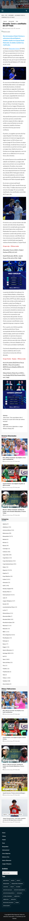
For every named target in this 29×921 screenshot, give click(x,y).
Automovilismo (7, 530)
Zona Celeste (6, 684)
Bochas (5, 542)
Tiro (4, 665)
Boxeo (4, 545)
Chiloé (12, 886)
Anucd (18, 880)
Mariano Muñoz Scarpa (9, 28)
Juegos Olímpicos (7, 601)
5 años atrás (17, 28)
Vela (4, 674)
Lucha (4, 610)
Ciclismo (5, 551)
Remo (4, 644)
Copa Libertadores (7, 561)
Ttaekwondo (6, 671)
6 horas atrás (17, 795)
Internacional (11, 21)
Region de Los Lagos (8, 902)
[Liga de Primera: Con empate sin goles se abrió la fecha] (14, 473)
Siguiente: (13, 426)
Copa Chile (5, 554)
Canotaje (5, 548)
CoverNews (18, 916)
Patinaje (5, 641)
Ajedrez (5, 524)
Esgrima (5, 573)
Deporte (5, 21)
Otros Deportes (7, 634)
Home (3, 832)
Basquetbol (6, 536)
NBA (4, 631)
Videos (4, 678)
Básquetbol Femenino (17, 883)
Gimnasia (5, 582)
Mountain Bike (7, 616)
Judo (4, 598)
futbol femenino (7, 896)
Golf (4, 585)
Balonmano (6, 533)
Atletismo (5, 527)
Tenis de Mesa (6, 662)
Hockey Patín (6, 591)
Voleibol (5, 681)
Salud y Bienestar (7, 650)
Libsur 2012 (17, 896)
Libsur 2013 (6, 899)
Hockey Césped (7, 588)
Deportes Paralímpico (9, 893)
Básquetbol (6, 883)
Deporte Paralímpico (19, 889)
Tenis (17, 21)
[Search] (26, 10)
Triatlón (5, 668)
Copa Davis (6, 558)
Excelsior (19, 893)
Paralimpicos (6, 638)
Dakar (4, 567)
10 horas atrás (17, 822)
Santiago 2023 (6, 653)
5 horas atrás (17, 461)
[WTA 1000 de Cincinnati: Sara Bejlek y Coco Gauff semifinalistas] (14, 447)
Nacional (14, 479)
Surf (4, 656)
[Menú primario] (5, 11)
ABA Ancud (6, 880)
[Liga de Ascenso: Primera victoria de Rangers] (14, 782)
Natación (5, 628)
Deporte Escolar (7, 889)
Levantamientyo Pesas (9, 607)
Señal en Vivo (5, 857)
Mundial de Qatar (7, 622)
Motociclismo (6, 613)
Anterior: (14, 418)
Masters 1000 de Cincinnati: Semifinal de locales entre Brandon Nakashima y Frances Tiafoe (14, 511)
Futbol (10, 479)
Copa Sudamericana (8, 564)
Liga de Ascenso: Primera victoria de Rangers (14, 793)
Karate (4, 604)
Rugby (4, 647)
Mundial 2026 (6, 619)
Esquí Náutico (6, 576)
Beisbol (5, 539)
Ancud (12, 880)
